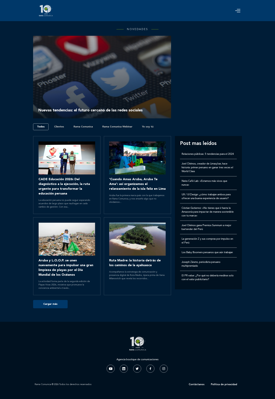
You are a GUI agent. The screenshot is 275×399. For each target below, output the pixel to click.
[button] (238, 11)
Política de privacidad (224, 384)
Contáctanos (196, 384)
